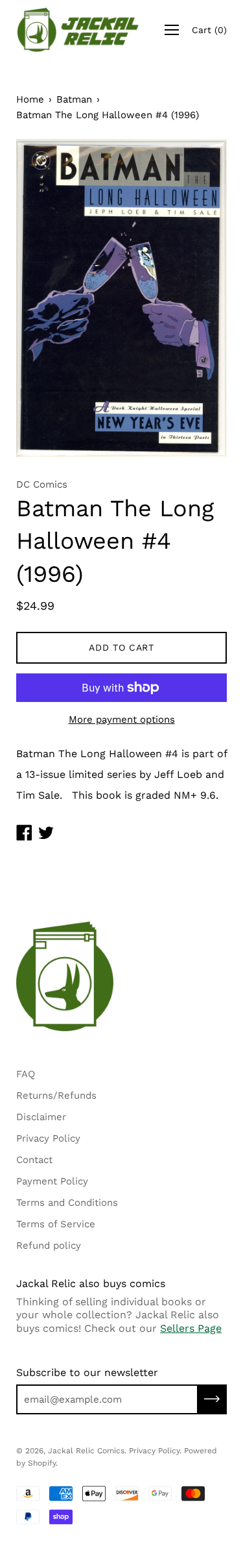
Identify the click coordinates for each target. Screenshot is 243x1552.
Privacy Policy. (155, 1450)
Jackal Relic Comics (86, 1450)
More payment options (122, 719)
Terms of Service (55, 1224)
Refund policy (48, 1245)
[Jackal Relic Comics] (78, 29)
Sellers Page (191, 1328)
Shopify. (43, 1463)
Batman (74, 99)
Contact (34, 1160)
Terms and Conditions (67, 1202)
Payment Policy (52, 1181)
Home (30, 99)
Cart (209, 30)
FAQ (25, 1074)
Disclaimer (41, 1117)
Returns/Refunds (56, 1095)
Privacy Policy (48, 1138)
